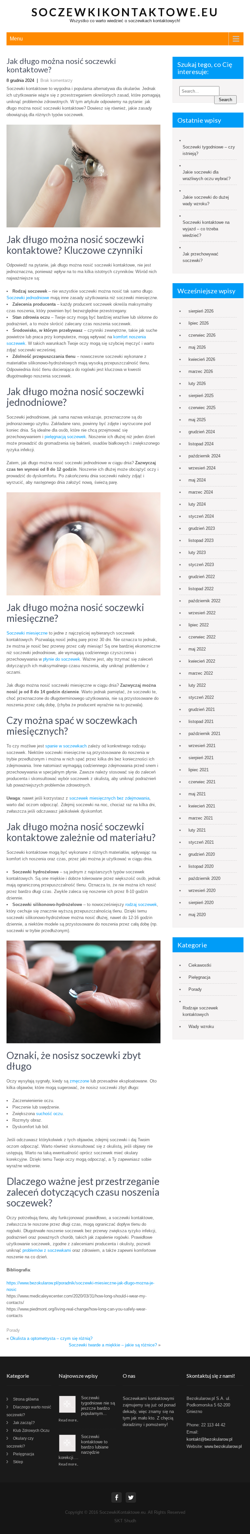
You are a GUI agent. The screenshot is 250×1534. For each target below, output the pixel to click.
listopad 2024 (201, 443)
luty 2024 (197, 504)
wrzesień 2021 (201, 745)
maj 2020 (197, 914)
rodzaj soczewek (141, 904)
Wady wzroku (201, 1026)
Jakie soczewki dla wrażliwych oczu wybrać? (206, 175)
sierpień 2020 (201, 902)
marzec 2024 (200, 492)
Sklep (18, 1462)
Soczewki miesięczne (27, 633)
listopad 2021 (201, 721)
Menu (16, 38)
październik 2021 (204, 733)
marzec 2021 (200, 818)
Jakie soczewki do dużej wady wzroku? (206, 200)
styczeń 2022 (201, 697)
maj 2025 (197, 419)
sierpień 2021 (201, 757)
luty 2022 (197, 685)
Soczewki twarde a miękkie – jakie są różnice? (113, 1344)
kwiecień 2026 (201, 359)
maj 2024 (197, 480)
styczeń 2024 (201, 516)
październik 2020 (204, 878)
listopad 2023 (201, 540)
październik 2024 (204, 455)
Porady (13, 1330)
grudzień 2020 (201, 854)
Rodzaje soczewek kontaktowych (200, 1011)
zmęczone (79, 1081)
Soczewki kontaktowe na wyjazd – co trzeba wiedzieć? (206, 229)
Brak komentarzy (56, 80)
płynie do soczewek (61, 659)
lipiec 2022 (198, 624)
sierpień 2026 (201, 311)
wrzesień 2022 (201, 612)
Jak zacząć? (24, 1422)
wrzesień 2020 (201, 890)
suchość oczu (49, 1113)
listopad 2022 (201, 588)
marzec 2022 (200, 673)
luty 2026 (197, 383)
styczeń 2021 (201, 842)
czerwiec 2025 (201, 407)
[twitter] (131, 1497)
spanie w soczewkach (66, 746)
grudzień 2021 (201, 709)
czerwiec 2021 (201, 781)
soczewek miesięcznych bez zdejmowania (109, 798)
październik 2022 (204, 600)
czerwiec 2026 (201, 335)
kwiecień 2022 (201, 661)
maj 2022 (197, 649)
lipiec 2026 (198, 323)
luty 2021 (197, 830)
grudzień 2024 (201, 431)
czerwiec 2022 (201, 637)
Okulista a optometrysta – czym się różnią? (51, 1338)
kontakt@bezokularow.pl (209, 1439)
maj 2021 (197, 793)
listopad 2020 (201, 866)
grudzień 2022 (201, 576)
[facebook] (116, 1497)
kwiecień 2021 (201, 806)
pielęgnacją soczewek (65, 436)
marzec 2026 (200, 371)
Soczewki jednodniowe (28, 297)
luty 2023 (197, 552)
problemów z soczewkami (46, 1250)
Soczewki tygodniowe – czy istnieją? (209, 150)
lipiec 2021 (198, 769)
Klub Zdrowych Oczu (31, 1430)
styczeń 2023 (201, 564)
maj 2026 (197, 347)
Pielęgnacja (199, 977)
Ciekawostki (199, 965)
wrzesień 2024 (201, 468)
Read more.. (68, 1420)
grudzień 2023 (201, 528)
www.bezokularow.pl (223, 1446)
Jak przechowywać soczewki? (200, 257)
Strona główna (26, 1399)
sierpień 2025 (201, 395)
